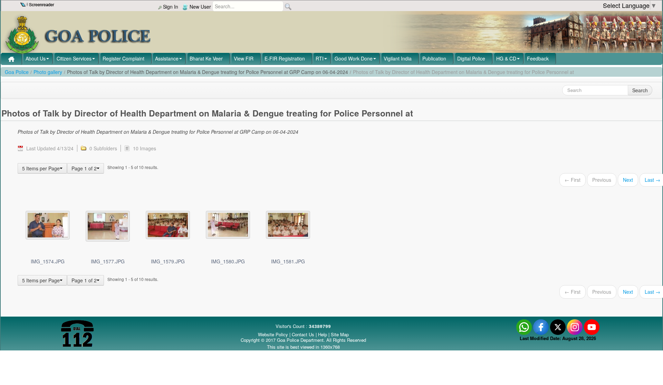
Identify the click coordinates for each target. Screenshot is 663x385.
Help (323, 334)
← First (572, 179)
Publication (434, 58)
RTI (320, 58)
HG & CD (506, 58)
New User (199, 6)
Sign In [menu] (170, 6)
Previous (601, 179)
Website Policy (273, 334)
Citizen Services (74, 58)
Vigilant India (398, 58)
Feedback (538, 58)
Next (628, 179)
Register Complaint (123, 58)
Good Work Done (354, 58)
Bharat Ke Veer (206, 58)
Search (640, 90)
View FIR (243, 58)
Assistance (167, 58)
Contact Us (303, 334)
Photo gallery (47, 71)
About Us (36, 58)
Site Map (340, 334)
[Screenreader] (38, 3)
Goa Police (17, 71)
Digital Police (471, 58)
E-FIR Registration (285, 58)
